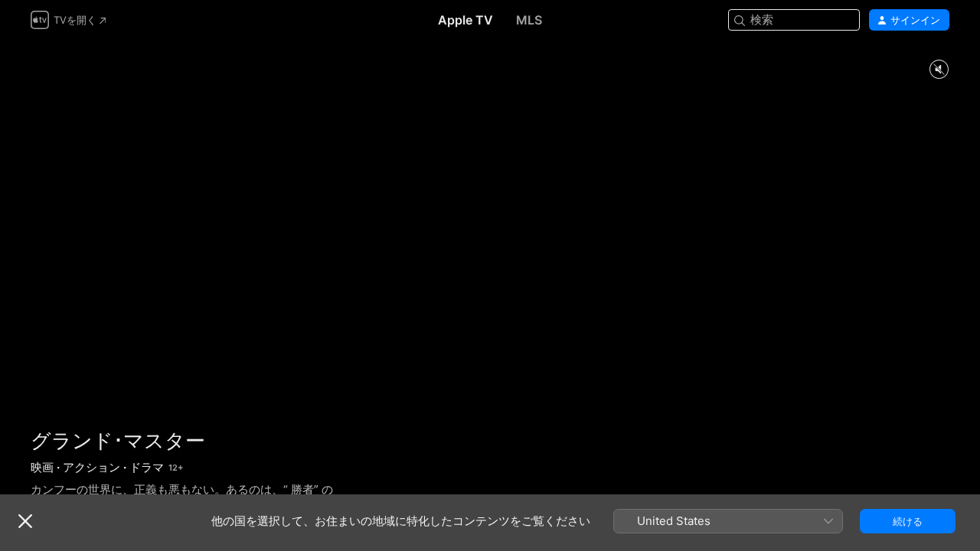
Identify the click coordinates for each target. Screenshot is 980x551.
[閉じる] (25, 521)
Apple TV (465, 20)
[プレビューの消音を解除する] (938, 70)
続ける (908, 521)
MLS (529, 20)
